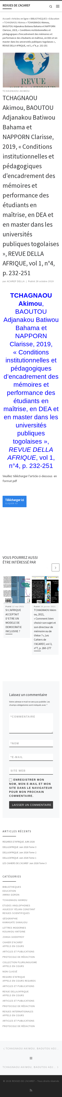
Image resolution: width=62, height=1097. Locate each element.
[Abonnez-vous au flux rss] (31, 1090)
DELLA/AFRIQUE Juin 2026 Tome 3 (19, 847)
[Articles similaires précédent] (47, 567)
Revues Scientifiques (16, 913)
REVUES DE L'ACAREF (23, 1081)
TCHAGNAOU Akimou (14, 22)
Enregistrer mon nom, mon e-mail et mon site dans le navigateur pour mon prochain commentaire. (30, 787)
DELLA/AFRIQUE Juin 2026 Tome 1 (19, 857)
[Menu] (57, 6)
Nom (15, 743)
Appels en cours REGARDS (19, 980)
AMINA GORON (11, 894)
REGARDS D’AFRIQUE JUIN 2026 (19, 841)
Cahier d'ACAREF (13, 942)
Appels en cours (13, 946)
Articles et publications (18, 951)
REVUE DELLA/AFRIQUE (16, 991)
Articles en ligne (20, 18)
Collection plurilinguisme (20, 962)
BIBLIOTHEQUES (39, 18)
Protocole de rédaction (19, 956)
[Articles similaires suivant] (55, 567)
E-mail (17, 757)
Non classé (10, 971)
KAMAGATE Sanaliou (15, 922)
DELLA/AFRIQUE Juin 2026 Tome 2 (19, 852)
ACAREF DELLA (16, 281)
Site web (18, 770)
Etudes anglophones (16, 905)
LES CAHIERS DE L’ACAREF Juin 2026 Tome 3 (24, 863)
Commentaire (23, 716)
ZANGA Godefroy (13, 936)
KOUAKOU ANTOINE (14, 931)
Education (54, 18)
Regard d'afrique (14, 976)
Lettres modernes (14, 927)
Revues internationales (18, 1011)
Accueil (6, 18)
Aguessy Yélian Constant (19, 909)
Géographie (10, 918)
